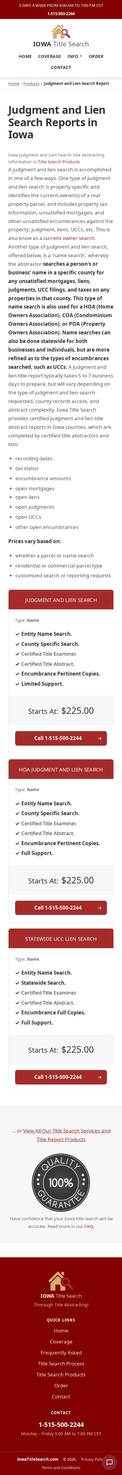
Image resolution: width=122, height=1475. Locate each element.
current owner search (69, 238)
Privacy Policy (93, 1459)
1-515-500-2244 (61, 13)
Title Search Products (59, 162)
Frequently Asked (61, 1352)
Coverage (49, 56)
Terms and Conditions (61, 1467)
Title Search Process (61, 1363)
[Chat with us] (109, 1462)
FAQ (88, 1226)
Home (25, 56)
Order (96, 56)
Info (73, 56)
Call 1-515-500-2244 (58, 738)
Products (31, 83)
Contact (61, 67)
